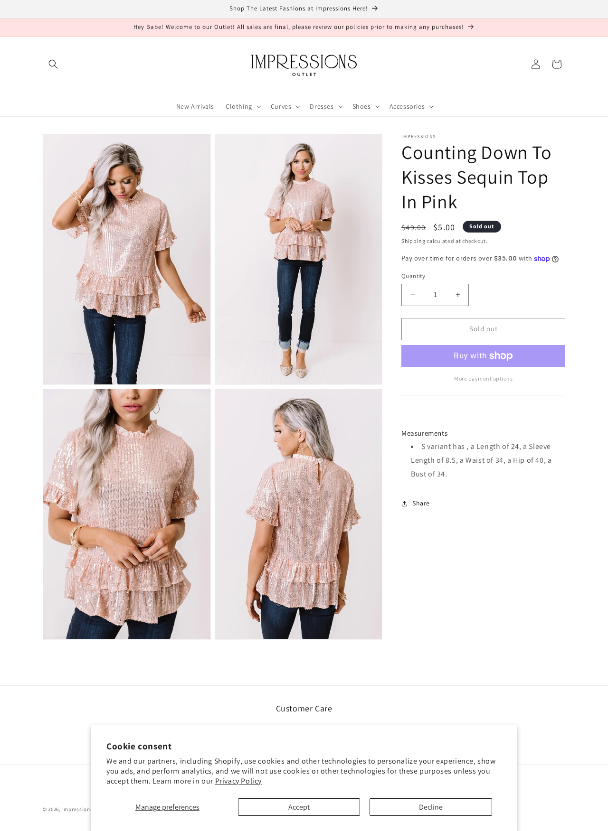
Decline (431, 807)
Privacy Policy (238, 781)
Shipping (413, 240)
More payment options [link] (483, 378)
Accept (299, 807)
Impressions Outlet (86, 809)
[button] (53, 64)
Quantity (413, 276)
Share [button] (421, 503)
